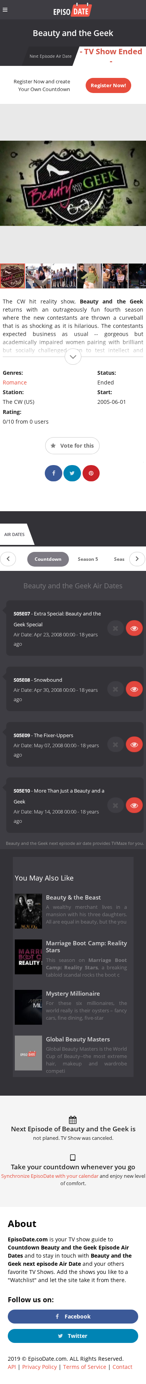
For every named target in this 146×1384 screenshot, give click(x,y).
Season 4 (124, 559)
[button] (38, 276)
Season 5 (88, 559)
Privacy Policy (39, 1366)
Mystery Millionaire (73, 993)
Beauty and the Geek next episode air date (48, 843)
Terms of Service (84, 1366)
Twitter (76, 1335)
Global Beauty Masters (78, 1039)
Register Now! (108, 85)
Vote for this (76, 445)
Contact (122, 1366)
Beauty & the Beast (73, 897)
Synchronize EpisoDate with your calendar (50, 1176)
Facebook (77, 1316)
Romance (15, 382)
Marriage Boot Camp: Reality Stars (86, 946)
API (12, 1366)
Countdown (48, 559)
